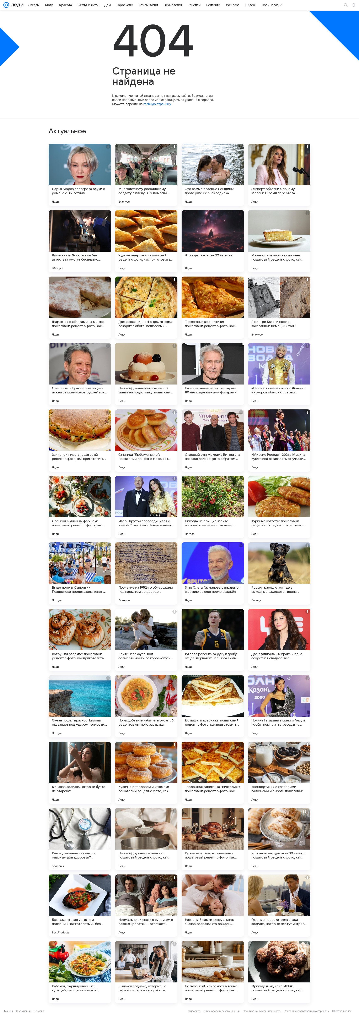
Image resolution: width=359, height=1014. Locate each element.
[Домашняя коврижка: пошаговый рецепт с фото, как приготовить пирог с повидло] (213, 706)
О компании (23, 1011)
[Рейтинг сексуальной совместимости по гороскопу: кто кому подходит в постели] (146, 640)
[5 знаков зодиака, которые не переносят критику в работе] (146, 972)
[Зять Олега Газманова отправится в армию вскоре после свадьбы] (213, 573)
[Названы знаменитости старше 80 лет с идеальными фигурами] (213, 374)
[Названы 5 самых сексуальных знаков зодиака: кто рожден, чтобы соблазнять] (213, 905)
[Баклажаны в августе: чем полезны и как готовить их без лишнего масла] (80, 905)
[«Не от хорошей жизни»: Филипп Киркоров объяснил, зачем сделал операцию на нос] (279, 374)
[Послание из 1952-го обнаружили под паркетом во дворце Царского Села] (146, 573)
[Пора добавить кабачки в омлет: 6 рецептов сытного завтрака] (146, 706)
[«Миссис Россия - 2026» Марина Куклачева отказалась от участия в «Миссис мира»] (279, 440)
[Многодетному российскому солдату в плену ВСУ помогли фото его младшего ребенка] (146, 175)
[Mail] (6, 5)
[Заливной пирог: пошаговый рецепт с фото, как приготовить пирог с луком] (80, 440)
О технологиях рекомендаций (221, 1011)
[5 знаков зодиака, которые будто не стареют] (80, 773)
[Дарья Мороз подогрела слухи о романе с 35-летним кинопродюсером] (80, 175)
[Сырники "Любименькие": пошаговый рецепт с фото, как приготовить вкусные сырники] (146, 440)
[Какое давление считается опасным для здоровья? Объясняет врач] (80, 839)
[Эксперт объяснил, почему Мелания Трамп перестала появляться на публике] (279, 175)
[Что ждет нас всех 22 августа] (213, 241)
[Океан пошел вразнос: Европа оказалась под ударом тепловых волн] (80, 706)
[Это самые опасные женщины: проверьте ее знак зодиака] (213, 175)
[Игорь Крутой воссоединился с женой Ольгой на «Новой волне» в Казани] (146, 507)
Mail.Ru (8, 1011)
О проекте (194, 1011)
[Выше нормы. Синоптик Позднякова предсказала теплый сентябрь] (80, 573)
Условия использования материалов (306, 1011)
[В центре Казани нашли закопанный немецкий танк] (279, 308)
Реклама (39, 1011)
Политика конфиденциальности (262, 1011)
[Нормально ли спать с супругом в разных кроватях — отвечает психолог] (146, 905)
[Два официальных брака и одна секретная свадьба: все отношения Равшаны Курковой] (279, 640)
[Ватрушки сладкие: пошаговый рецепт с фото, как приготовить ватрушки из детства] (80, 640)
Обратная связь (342, 1011)
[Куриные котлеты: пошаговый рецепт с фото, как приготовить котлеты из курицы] (279, 507)
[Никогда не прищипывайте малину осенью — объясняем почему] (213, 507)
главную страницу (157, 104)
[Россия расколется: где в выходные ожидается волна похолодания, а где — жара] (279, 573)
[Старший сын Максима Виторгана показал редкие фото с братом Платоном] (213, 440)
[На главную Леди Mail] (16, 5)
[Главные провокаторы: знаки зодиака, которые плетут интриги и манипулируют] (279, 905)
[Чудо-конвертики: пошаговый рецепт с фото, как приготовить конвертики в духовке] (146, 241)
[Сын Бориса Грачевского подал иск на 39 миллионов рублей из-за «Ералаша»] (80, 374)
